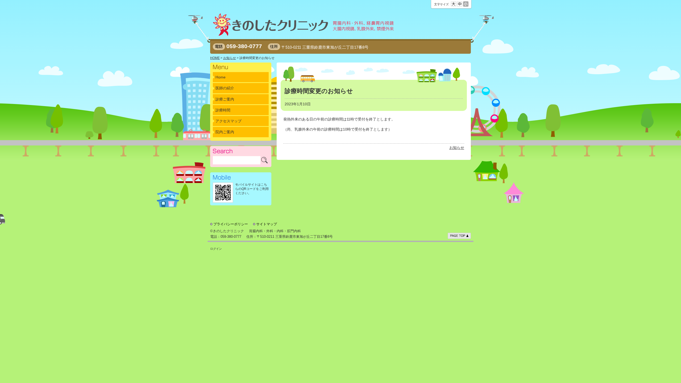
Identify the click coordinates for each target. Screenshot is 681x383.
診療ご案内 (224, 99)
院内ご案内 (224, 132)
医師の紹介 (224, 88)
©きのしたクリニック (227, 231)
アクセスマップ (228, 121)
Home (220, 77)
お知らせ (456, 147)
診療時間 (222, 110)
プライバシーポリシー (230, 224)
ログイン (216, 248)
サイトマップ (266, 224)
